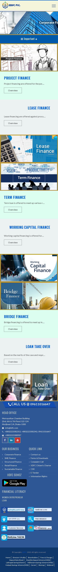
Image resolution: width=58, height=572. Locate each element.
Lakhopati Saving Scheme (15, 563)
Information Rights (39, 476)
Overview (13, 90)
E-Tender (35, 472)
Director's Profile (19, 557)
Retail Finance (10, 465)
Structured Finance (13, 462)
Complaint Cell (37, 462)
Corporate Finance (12, 454)
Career (33, 565)
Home (8, 557)
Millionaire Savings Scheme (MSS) (40, 563)
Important (29, 39)
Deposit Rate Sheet (16, 560)
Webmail (50, 565)
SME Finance (10, 458)
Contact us (36, 454)
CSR (32, 469)
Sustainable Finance (13, 469)
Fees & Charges (46, 557)
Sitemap (41, 565)
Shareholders (33, 557)
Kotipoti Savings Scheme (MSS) (17, 565)
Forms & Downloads (39, 458)
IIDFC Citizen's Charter (41, 465)
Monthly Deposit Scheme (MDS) (38, 560)
